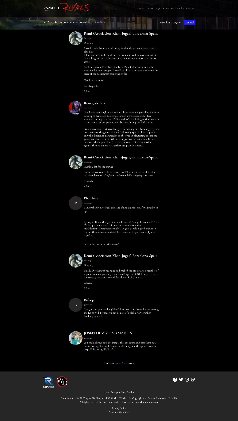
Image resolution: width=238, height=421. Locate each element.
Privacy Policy (119, 408)
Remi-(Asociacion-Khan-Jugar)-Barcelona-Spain (121, 33)
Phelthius (91, 198)
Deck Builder (177, 8)
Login (157, 8)
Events (166, 8)
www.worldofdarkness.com (145, 402)
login (110, 363)
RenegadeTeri (94, 103)
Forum (149, 8)
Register (190, 8)
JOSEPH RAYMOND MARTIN (108, 333)
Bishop (89, 300)
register (117, 363)
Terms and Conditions (119, 412)
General (189, 22)
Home (141, 8)
